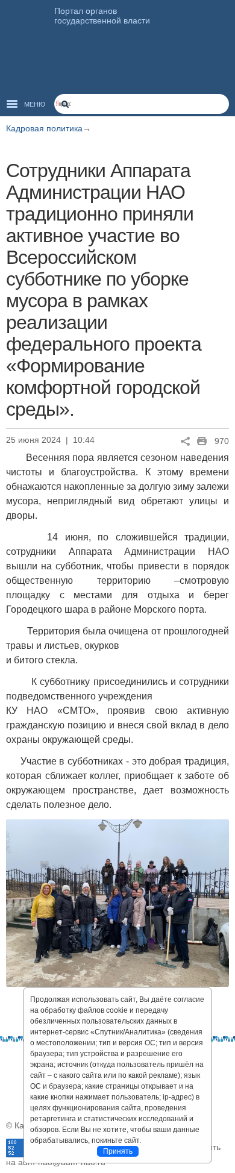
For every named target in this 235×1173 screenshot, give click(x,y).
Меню (34, 104)
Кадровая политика (44, 128)
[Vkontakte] (15, 1060)
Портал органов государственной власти (102, 15)
